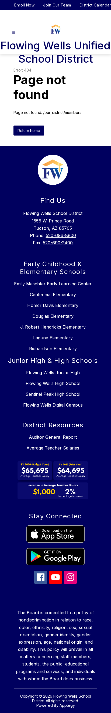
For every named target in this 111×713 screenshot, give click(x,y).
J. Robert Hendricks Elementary (53, 327)
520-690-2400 (58, 242)
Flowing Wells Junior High (53, 372)
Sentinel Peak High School (53, 394)
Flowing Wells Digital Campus (53, 405)
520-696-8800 (61, 235)
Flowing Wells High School (53, 383)
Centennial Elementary (53, 294)
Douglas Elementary (53, 316)
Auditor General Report (53, 437)
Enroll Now (24, 5)
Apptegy (67, 705)
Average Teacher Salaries (52, 448)
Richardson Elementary (53, 348)
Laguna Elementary (53, 337)
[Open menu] (14, 32)
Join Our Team (57, 5)
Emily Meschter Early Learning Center (53, 283)
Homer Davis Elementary (52, 305)
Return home (29, 130)
